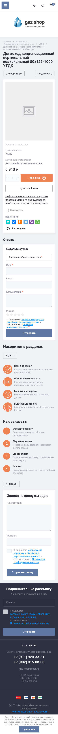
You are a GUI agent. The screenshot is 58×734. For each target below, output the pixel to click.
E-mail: (9, 278)
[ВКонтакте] (14, 222)
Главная (7, 41)
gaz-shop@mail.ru (29, 668)
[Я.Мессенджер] (8, 222)
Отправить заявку (22, 572)
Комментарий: (14, 292)
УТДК (41, 44)
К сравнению (16, 210)
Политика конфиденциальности (29, 711)
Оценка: (10, 311)
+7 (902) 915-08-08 (29, 662)
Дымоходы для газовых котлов (19, 44)
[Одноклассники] (20, 222)
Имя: (9, 265)
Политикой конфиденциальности (29, 561)
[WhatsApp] (37, 222)
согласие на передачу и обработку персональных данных (27, 553)
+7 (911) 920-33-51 (29, 657)
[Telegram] (26, 222)
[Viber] (31, 222)
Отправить (29, 333)
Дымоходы (21, 41)
